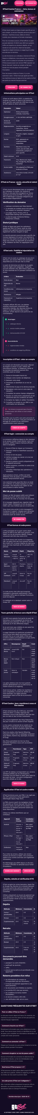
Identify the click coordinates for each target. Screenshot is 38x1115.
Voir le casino (19, 783)
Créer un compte (19, 428)
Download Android (12, 871)
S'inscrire (19, 3)
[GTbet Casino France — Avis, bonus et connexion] (19, 19)
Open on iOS (28, 871)
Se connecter (31, 3)
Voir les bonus (19, 607)
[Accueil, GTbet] (4, 3)
